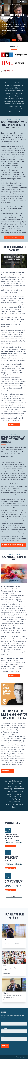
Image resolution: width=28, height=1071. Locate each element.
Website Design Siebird (22, 1057)
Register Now (10, 846)
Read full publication (14, 237)
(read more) (21, 233)
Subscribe (5, 1046)
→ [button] (15, 40)
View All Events (14, 896)
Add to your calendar (19, 841)
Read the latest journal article (13, 545)
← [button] (12, 40)
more (8, 654)
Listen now (7, 771)
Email (2, 1036)
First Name (4, 1020)
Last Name (4, 1028)
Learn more (14, 425)
